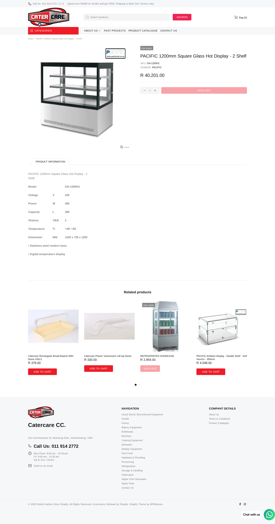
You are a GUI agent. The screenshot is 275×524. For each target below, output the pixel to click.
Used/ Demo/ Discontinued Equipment (142, 414)
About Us (214, 414)
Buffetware (127, 431)
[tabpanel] (53, 342)
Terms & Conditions (219, 418)
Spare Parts (128, 483)
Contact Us (128, 487)
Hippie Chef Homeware (134, 479)
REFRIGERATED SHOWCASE (157, 356)
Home (30, 39)
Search (182, 17)
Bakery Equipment (132, 427)
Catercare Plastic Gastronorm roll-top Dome (108, 356)
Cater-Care (48, 17)
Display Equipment (132, 449)
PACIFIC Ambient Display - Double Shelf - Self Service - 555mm (221, 358)
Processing (128, 461)
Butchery (126, 436)
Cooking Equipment (132, 440)
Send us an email (43, 465)
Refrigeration (128, 466)
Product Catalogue (219, 423)
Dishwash (127, 444)
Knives (125, 423)
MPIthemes (156, 504)
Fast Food (127, 453)
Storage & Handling (132, 470)
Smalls (125, 418)
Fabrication (128, 474)
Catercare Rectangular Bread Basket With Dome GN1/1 (50, 358)
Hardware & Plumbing (133, 457)
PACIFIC (157, 67)
